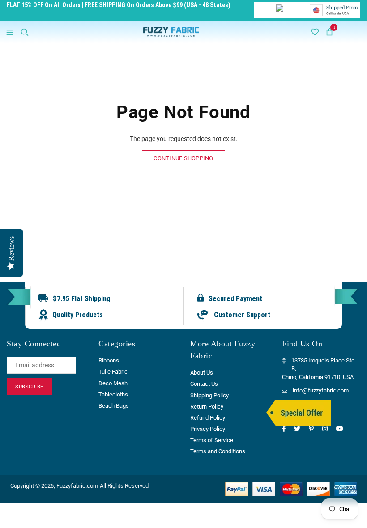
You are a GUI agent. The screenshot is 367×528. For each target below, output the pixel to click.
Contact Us (204, 383)
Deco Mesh (113, 383)
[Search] (24, 31)
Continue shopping (183, 158)
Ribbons (108, 360)
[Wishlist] (315, 31)
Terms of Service (211, 440)
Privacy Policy (207, 429)
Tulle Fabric (113, 371)
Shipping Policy (209, 395)
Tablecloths (113, 394)
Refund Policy (207, 417)
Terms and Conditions (217, 451)
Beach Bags (113, 405)
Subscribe (29, 387)
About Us (201, 372)
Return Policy (206, 406)
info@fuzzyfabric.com (321, 390)
